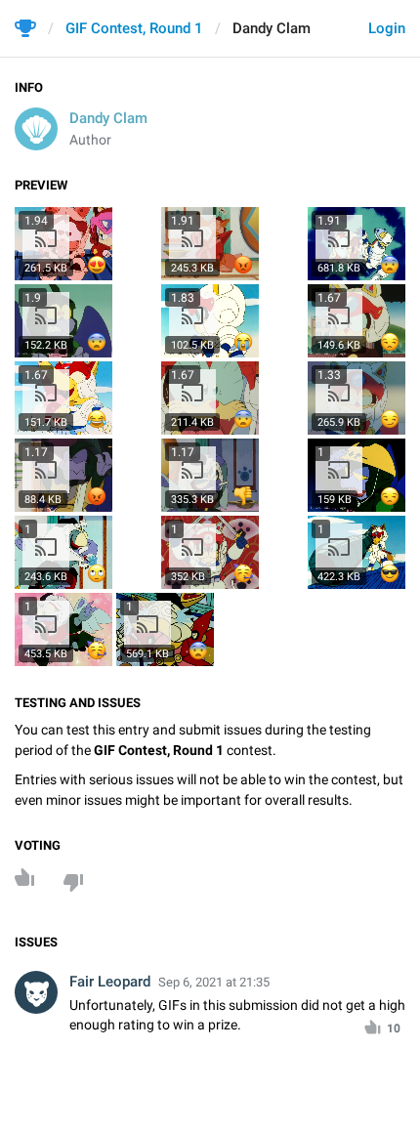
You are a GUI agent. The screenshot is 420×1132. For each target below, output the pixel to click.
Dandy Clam (108, 118)
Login (386, 28)
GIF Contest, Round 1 (134, 28)
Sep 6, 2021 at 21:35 (214, 982)
